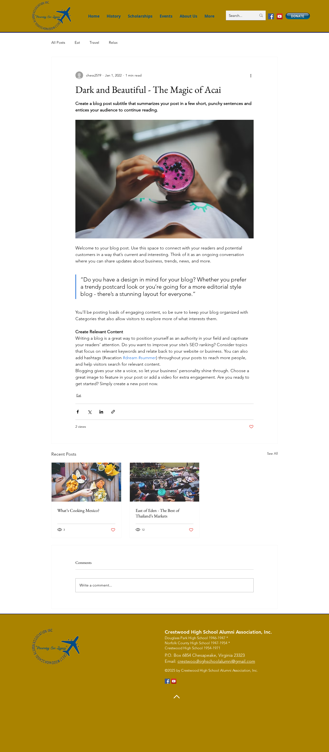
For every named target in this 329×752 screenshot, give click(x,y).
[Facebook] (271, 16)
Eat (77, 42)
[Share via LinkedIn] (101, 411)
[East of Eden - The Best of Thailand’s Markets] (164, 482)
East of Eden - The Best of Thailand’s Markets (157, 513)
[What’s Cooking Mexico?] (86, 482)
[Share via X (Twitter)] (89, 411)
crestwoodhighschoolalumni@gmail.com (216, 661)
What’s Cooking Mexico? (78, 510)
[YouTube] (280, 16)
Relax (113, 42)
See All (272, 453)
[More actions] (251, 75)
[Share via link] (113, 411)
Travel (94, 42)
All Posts (58, 42)
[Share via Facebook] (77, 411)
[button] (209, 16)
